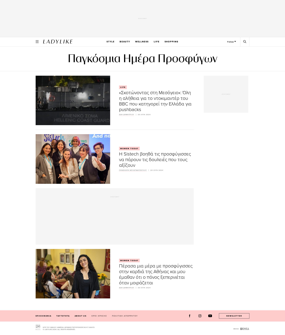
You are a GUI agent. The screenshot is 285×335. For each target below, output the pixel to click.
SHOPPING (171, 41)
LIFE (156, 41)
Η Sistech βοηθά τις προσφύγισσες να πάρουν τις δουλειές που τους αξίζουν (155, 159)
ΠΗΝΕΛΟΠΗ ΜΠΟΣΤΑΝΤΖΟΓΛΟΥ (133, 170)
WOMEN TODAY (129, 148)
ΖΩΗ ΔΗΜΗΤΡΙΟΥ (126, 114)
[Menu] (37, 41)
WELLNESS (142, 41)
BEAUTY (125, 41)
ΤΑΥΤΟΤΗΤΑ (63, 316)
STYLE (111, 41)
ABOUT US (80, 316)
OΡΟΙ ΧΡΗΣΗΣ (99, 316)
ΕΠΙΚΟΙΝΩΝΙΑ (43, 316)
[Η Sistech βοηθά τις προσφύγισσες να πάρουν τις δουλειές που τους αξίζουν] (73, 159)
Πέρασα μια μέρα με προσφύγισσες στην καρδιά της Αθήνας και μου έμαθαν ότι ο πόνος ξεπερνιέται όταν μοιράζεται (156, 274)
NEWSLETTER (234, 316)
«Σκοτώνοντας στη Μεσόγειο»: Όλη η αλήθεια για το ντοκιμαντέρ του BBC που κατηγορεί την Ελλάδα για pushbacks (155, 101)
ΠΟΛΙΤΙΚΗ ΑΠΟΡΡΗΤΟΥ (125, 316)
